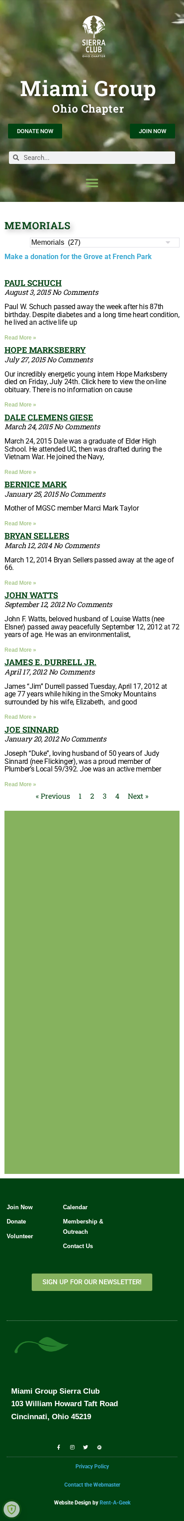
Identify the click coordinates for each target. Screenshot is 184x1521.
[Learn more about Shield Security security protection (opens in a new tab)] (11, 1509)
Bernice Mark (35, 484)
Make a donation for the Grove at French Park (78, 256)
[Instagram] (72, 1446)
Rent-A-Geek (115, 1503)
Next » (138, 795)
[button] (92, 183)
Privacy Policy (92, 1466)
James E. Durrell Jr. (50, 662)
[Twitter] (85, 1446)
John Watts (31, 595)
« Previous (53, 795)
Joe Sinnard (31, 729)
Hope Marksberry (45, 349)
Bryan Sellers (36, 535)
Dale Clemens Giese (48, 417)
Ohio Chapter (88, 108)
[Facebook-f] (58, 1446)
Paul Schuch (33, 282)
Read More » (20, 338)
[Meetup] (99, 1446)
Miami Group (88, 88)
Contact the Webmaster (92, 1485)
